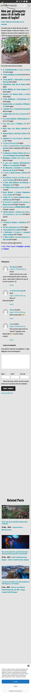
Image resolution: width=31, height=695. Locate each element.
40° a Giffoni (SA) (15, 187)
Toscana (14, 527)
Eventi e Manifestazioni (8, 22)
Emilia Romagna (12, 592)
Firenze (10, 194)
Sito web (22, 374)
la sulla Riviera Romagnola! (15, 114)
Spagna (4, 560)
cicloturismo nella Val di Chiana (14, 84)
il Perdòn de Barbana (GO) (10, 143)
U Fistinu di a (15, 172)
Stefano (12, 310)
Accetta (15, 681)
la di (12, 229)
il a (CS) (16, 99)
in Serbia (18, 227)
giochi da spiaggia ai (16, 207)
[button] (28, 666)
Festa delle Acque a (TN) (14, 123)
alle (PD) (16, 89)
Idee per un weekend (18, 587)
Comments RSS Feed (7, 393)
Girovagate (13, 267)
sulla (15, 128)
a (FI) (15, 133)
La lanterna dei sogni (17, 291)
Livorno (11, 180)
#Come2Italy (6, 589)
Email (13, 374)
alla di (16, 94)
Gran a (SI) (16, 118)
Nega (15, 686)
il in (14, 222)
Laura (11, 324)
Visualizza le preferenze (15, 691)
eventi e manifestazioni (15, 560)
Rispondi (11, 285)
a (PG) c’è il (16, 109)
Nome (3, 374)
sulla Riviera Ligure (16, 158)
